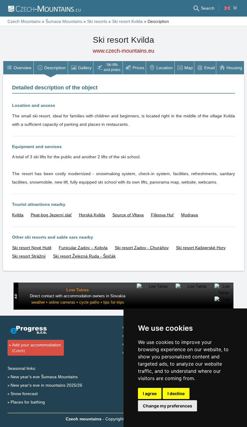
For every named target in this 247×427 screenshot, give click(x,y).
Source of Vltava (128, 214)
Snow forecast (24, 393)
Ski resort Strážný (29, 256)
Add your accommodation (36, 347)
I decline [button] (176, 393)
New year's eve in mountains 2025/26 (46, 385)
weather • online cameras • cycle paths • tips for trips (77, 302)
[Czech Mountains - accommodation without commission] (44, 8)
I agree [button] (150, 393)
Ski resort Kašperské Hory (201, 247)
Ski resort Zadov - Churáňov (142, 247)
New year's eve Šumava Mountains (44, 376)
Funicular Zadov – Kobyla (83, 247)
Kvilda (17, 214)
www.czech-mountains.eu (123, 51)
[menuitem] (18, 67)
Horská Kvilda (92, 214)
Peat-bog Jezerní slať (51, 214)
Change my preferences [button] (167, 405)
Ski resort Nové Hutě (32, 247)
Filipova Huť (162, 214)
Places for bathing (28, 402)
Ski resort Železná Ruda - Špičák (84, 256)
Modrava (189, 214)
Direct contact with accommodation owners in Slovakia (77, 296)
